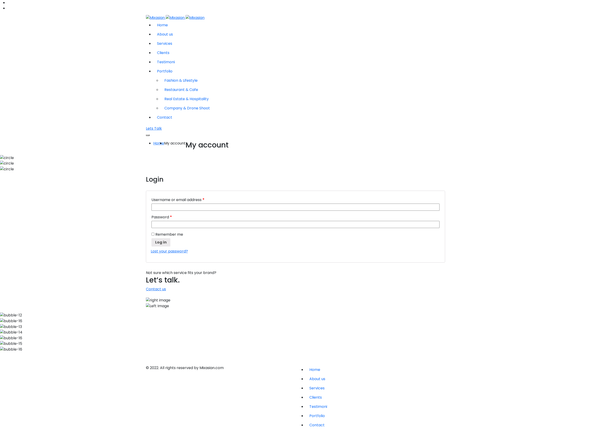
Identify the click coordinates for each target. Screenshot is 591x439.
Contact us (156, 289)
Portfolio (164, 71)
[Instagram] (147, 358)
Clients (163, 52)
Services (164, 43)
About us (165, 34)
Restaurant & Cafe (181, 89)
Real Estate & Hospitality (186, 99)
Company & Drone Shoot (187, 108)
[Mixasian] (175, 17)
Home (162, 25)
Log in (161, 242)
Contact (164, 117)
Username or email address (178, 199)
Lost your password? (169, 251)
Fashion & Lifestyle (181, 80)
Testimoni (166, 62)
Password (161, 217)
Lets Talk (154, 128)
